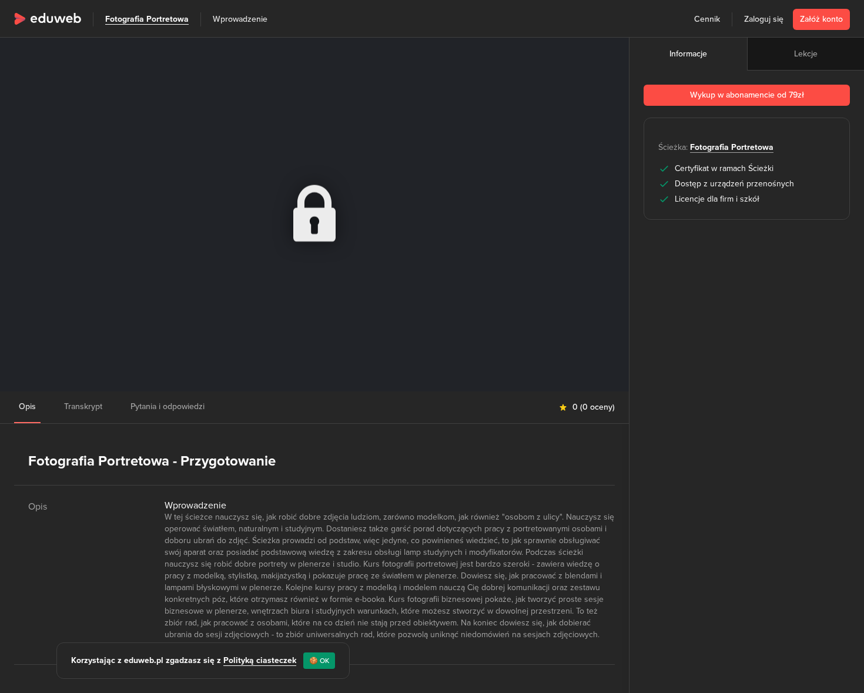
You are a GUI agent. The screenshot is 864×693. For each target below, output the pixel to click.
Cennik (707, 19)
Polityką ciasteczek (259, 660)
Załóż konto (821, 19)
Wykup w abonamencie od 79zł (747, 95)
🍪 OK (319, 661)
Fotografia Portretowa (147, 19)
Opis (27, 406)
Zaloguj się (763, 19)
